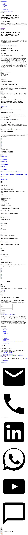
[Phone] (14, 416)
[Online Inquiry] (14, 526)
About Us (5, 4)
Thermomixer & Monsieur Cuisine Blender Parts (13, 342)
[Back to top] (1, 528)
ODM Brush (5, 340)
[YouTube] (14, 499)
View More (3, 28)
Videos (4, 6)
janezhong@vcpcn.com (8, 354)
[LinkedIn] (14, 445)
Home (4, 3)
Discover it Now (4, 106)
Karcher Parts (6, 339)
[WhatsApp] (14, 472)
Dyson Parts (5, 338)
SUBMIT (2, 313)
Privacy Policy (4, 362)
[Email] (14, 389)
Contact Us (5, 9)
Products (5, 5)
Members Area (6, 343)
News (4, 8)
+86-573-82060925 (8, 352)
